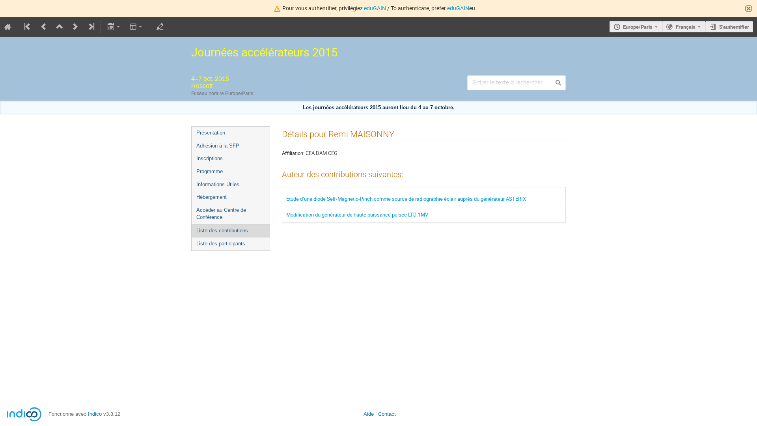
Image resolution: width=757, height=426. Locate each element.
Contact (387, 414)
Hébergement (211, 197)
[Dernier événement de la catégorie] (91, 27)
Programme (209, 171)
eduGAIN (375, 8)
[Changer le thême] (136, 27)
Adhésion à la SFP (217, 146)
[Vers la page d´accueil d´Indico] (8, 27)
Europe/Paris (638, 26)
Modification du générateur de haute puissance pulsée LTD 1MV (357, 214)
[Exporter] (114, 27)
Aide (369, 414)
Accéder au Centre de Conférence (221, 213)
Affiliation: (293, 153)
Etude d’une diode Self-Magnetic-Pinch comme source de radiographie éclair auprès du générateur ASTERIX (406, 198)
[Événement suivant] (75, 27)
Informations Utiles (217, 184)
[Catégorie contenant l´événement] (59, 27)
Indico (95, 414)
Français (685, 26)
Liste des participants (220, 244)
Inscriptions (209, 158)
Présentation (210, 133)
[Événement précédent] (44, 27)
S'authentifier (734, 26)
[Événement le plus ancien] (28, 27)
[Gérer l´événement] (160, 27)
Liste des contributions (222, 231)
